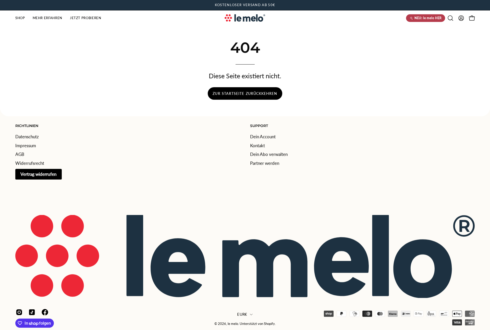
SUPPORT (259, 126)
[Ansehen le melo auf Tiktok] (31, 312)
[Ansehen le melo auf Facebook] (44, 312)
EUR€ (242, 314)
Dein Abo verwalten (269, 154)
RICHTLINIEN (26, 126)
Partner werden (264, 163)
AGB (19, 154)
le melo (233, 324)
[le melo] (245, 18)
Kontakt (257, 145)
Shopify (269, 324)
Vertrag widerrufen (38, 173)
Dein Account (263, 136)
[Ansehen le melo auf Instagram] (18, 312)
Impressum (25, 145)
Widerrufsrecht (29, 163)
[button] (20, 18)
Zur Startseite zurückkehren (245, 93)
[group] (245, 5)
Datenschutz (27, 136)
